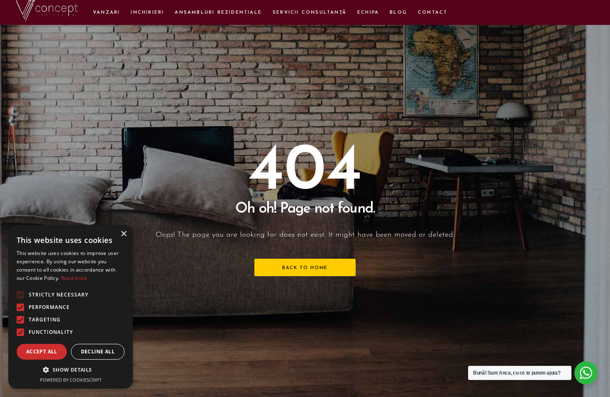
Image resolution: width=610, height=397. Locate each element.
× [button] (123, 234)
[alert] (70, 307)
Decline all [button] (98, 351)
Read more (74, 278)
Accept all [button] (41, 351)
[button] (70, 370)
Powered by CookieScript (71, 380)
